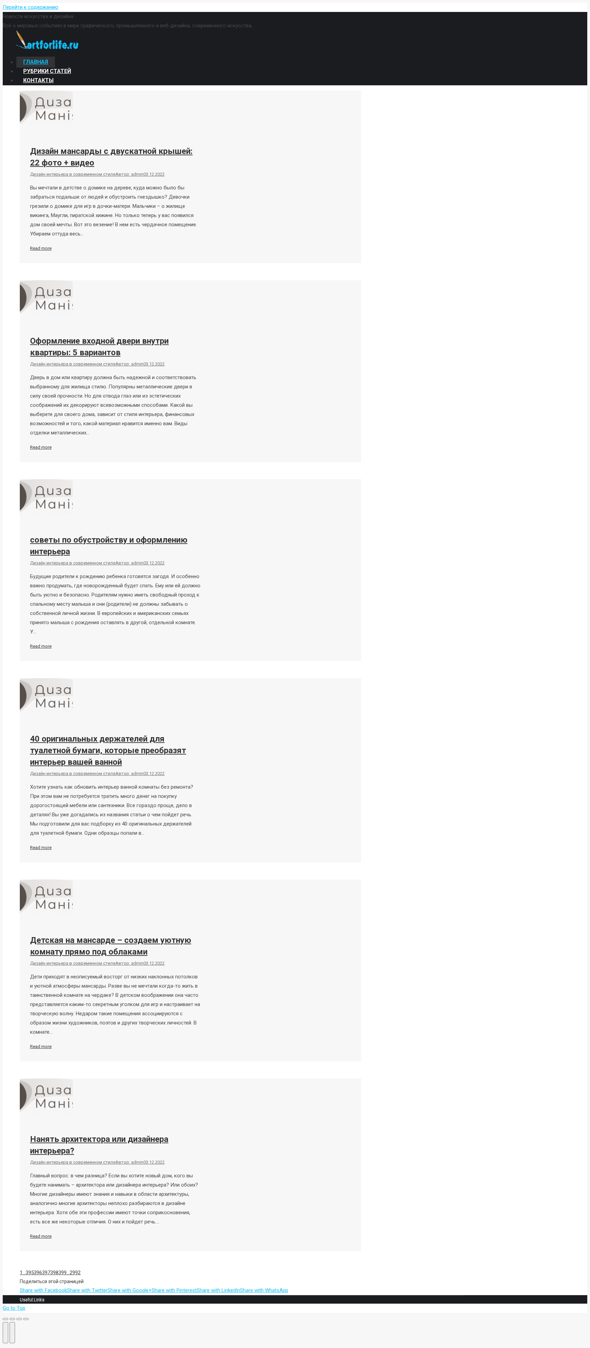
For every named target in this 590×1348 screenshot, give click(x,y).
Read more (41, 248)
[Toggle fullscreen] (19, 1319)
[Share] (12, 1319)
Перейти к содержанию (30, 7)
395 (30, 1273)
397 (46, 1273)
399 (62, 1273)
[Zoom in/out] (26, 1319)
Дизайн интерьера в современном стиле (72, 174)
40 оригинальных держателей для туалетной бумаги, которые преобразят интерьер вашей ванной (108, 750)
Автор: (129, 174)
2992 (75, 1273)
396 (38, 1273)
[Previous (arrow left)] (5, 1332)
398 (54, 1273)
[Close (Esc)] (5, 1319)
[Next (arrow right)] (12, 1332)
